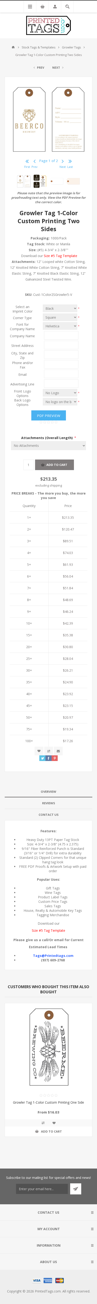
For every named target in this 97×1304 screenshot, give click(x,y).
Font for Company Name (22, 326)
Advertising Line (22, 384)
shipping (56, 485)
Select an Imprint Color (22, 309)
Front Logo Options (22, 393)
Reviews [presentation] (48, 803)
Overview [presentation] (48, 791)
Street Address (22, 345)
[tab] (48, 791)
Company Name (22, 336)
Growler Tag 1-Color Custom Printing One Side (48, 1102)
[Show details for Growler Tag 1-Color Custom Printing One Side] (48, 1046)
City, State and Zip (22, 355)
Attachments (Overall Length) (47, 438)
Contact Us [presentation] (49, 815)
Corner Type (22, 318)
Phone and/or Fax (22, 365)
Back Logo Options (22, 402)
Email (22, 374)
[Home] (13, 47)
